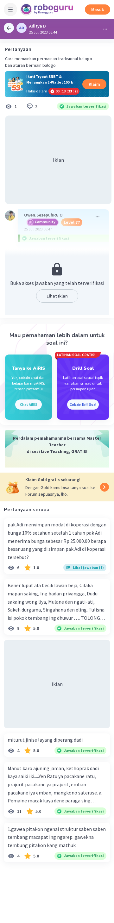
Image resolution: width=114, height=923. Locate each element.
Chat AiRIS (28, 404)
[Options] (105, 29)
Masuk (97, 9)
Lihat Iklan (57, 296)
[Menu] (10, 9)
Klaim (94, 84)
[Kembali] (9, 28)
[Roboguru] (47, 9)
